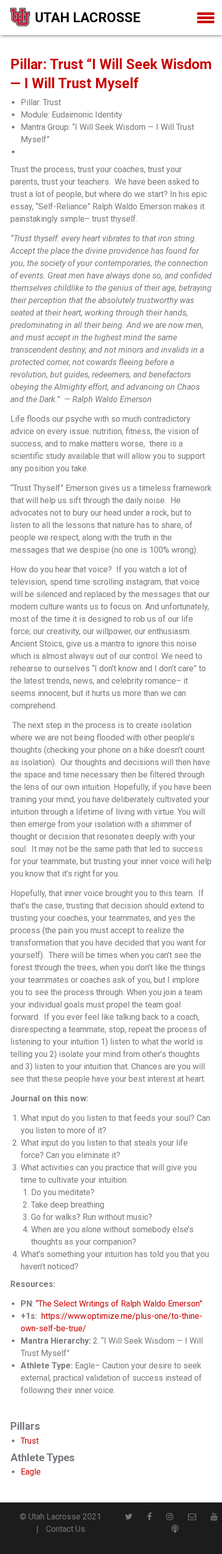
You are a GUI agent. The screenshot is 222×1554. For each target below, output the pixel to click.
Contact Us (65, 1529)
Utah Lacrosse (87, 17)
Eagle (31, 1472)
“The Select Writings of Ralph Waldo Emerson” (119, 1304)
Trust (30, 1441)
